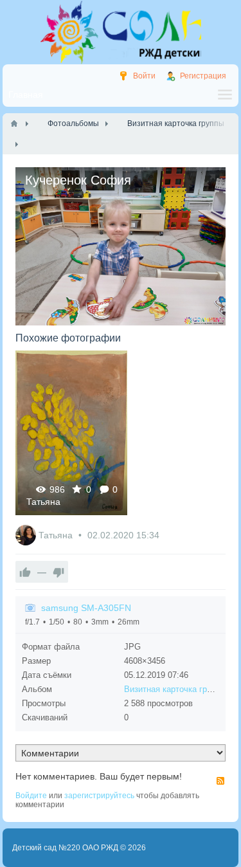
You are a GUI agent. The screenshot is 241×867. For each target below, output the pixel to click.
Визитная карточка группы (175, 689)
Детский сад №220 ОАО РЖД (65, 847)
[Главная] (14, 123)
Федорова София (71, 432)
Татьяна (43, 502)
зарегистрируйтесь (99, 795)
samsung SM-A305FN (86, 608)
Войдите (31, 795)
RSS (220, 780)
